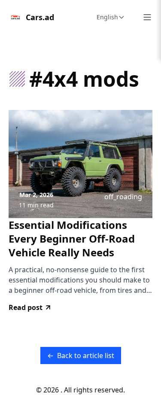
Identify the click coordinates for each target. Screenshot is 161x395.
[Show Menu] (147, 17)
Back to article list (80, 355)
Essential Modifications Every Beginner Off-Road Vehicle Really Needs (72, 238)
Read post (26, 307)
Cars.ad (40, 17)
